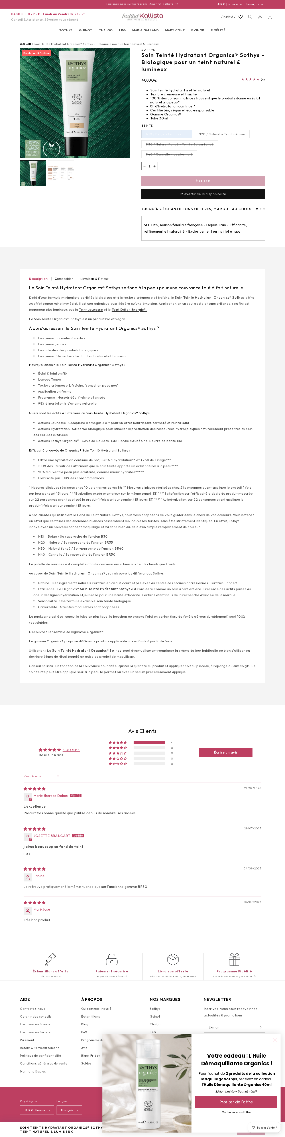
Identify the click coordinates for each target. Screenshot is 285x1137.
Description (38, 278)
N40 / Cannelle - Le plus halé (171, 155)
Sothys (155, 1009)
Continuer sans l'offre (236, 1112)
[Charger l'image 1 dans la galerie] (33, 173)
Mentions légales (33, 1071)
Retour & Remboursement (39, 1048)
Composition (64, 278)
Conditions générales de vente (43, 1064)
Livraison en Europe (35, 1032)
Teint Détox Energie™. (129, 309)
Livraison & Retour (94, 278)
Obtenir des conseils (36, 1017)
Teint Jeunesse (91, 309)
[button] (66, 30)
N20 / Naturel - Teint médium (224, 135)
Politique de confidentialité (40, 1056)
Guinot (155, 1017)
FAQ (84, 1032)
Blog (84, 1024)
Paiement (27, 1040)
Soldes (86, 1064)
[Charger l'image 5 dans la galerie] (61, 173)
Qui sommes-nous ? (96, 1009)
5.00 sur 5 (71, 750)
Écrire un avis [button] (226, 752)
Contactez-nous (32, 1009)
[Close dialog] (275, 1040)
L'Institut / (228, 17)
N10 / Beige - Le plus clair (169, 135)
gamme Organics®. (89, 632)
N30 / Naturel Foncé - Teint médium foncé (182, 145)
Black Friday (90, 1056)
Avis (84, 1048)
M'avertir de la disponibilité (203, 194)
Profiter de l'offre (236, 1102)
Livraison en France (35, 1024)
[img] (35, 788)
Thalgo (155, 1024)
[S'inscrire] (260, 1027)
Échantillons (90, 1017)
